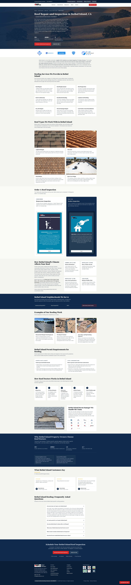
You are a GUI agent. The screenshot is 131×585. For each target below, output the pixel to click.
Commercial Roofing (54, 573)
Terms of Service (93, 580)
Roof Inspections (54, 570)
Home (35, 10)
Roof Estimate (79, 1)
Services (54, 4)
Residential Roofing (54, 574)
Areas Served (60, 4)
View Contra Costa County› (88, 305)
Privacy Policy (86, 580)
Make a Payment (87, 1)
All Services (69, 566)
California (46, 10)
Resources (67, 4)
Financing (94, 1)
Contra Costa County (53, 10)
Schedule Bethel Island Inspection (61, 552)
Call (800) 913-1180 (125, 582)
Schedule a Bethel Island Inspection (43, 44)
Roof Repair (53, 566)
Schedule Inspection (71, 1)
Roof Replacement (54, 568)
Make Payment (70, 573)
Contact (76, 4)
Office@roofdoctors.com (39, 576)
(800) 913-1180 (93, 4)
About (72, 4)
